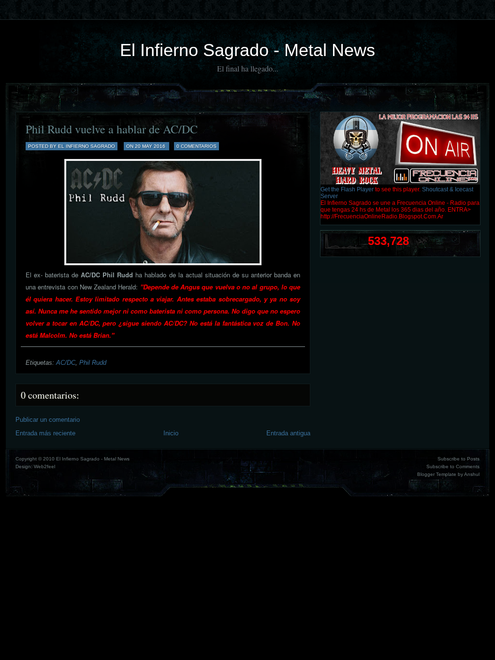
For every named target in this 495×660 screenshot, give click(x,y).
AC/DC (65, 362)
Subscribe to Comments (453, 466)
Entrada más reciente (45, 433)
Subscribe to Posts (458, 458)
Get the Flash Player (347, 189)
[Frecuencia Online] (400, 182)
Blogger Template (436, 474)
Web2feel (44, 466)
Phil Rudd (92, 362)
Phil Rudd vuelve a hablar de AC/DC (112, 129)
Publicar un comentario (47, 419)
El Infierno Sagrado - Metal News (247, 50)
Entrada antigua (288, 433)
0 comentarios (196, 146)
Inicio (170, 433)
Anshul (472, 474)
